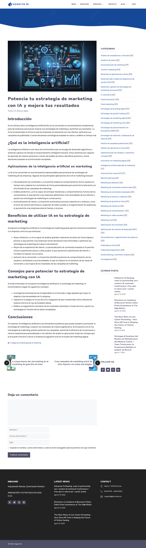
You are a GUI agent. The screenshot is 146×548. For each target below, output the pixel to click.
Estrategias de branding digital (113, 109)
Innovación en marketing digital (113, 161)
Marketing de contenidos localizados (115, 192)
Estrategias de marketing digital (114, 118)
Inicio (74, 4)
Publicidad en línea (108, 245)
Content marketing (108, 70)
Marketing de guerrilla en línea (113, 201)
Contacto (112, 4)
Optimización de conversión (112, 225)
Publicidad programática (110, 250)
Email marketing (107, 104)
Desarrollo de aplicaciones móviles (114, 74)
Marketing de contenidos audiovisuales (116, 187)
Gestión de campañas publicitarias (114, 143)
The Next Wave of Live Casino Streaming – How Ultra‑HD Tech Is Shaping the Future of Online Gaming (126, 322)
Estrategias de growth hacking (113, 114)
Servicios (97, 4)
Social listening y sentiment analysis (115, 255)
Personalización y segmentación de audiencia (119, 237)
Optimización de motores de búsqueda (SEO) (119, 229)
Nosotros (84, 4)
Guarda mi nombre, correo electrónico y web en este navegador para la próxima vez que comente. (53, 448)
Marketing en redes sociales (112, 215)
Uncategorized (107, 259)
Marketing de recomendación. (113, 211)
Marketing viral (107, 220)
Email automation (108, 99)
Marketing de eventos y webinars (114, 197)
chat (134, 4)
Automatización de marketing (113, 65)
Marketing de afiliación (110, 183)
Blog (123, 4)
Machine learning (108, 178)
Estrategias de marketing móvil (113, 123)
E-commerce (106, 95)
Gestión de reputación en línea (113, 148)
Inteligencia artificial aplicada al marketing (25, 343)
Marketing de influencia (110, 206)
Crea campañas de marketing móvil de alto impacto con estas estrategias (73, 363)
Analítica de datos (108, 60)
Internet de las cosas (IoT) (111, 173)
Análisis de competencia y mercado (115, 56)
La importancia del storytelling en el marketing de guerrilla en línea (30, 363)
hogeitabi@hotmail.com (113, 496)
